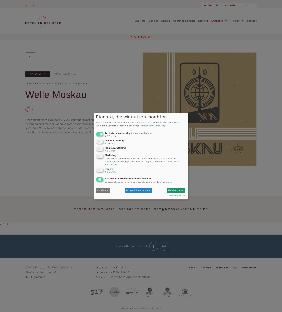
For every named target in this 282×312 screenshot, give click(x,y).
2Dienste (111, 136)
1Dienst (110, 144)
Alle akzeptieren (176, 190)
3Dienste (111, 151)
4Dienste (111, 165)
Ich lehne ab (103, 190)
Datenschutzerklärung (153, 126)
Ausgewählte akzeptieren (138, 190)
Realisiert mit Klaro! (177, 196)
